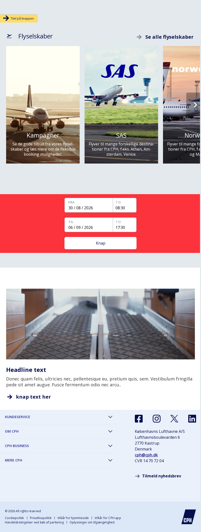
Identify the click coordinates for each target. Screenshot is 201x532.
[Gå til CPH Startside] (188, 516)
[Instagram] (157, 419)
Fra (68, 202)
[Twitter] (174, 419)
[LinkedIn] (192, 419)
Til (68, 222)
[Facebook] (139, 419)
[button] (91, 205)
